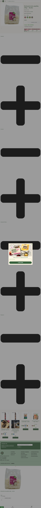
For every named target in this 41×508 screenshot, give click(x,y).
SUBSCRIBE (20, 262)
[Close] (32, 244)
